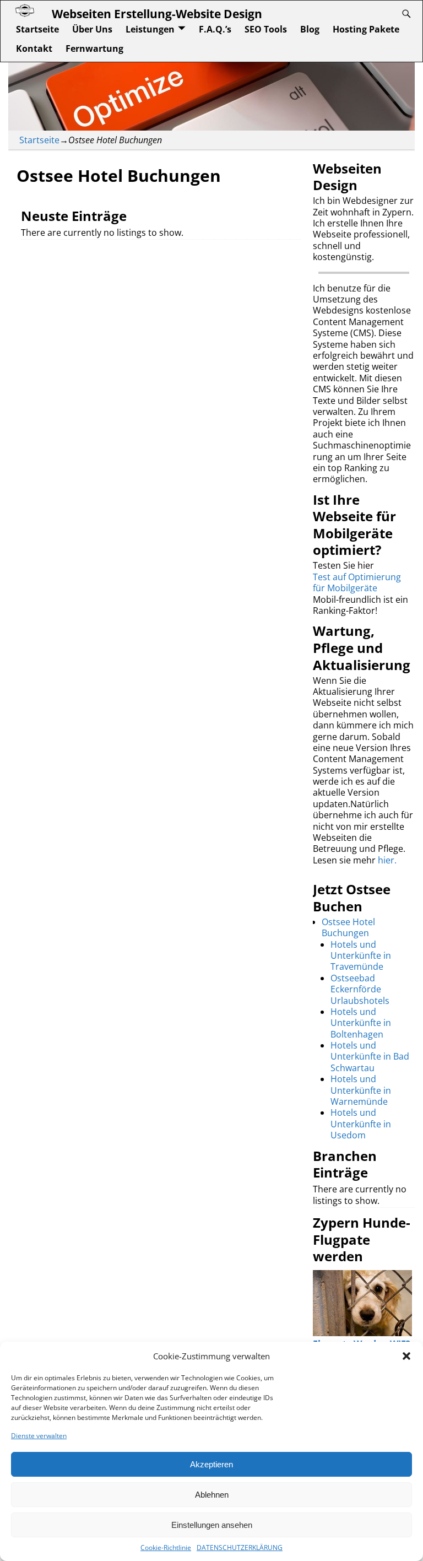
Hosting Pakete (366, 29)
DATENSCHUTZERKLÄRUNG (240, 1547)
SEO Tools (266, 29)
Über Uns (92, 29)
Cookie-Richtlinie (165, 1547)
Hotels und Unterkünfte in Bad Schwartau (369, 1056)
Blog (309, 29)
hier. (387, 860)
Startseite (37, 29)
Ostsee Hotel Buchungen (348, 927)
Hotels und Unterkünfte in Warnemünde (360, 1090)
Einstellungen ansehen (211, 1525)
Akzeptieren (211, 1464)
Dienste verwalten (39, 1435)
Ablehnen (212, 1494)
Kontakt (34, 48)
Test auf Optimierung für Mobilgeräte (357, 582)
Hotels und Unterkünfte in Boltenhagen (360, 1023)
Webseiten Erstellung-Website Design (157, 13)
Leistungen (150, 29)
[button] (406, 1356)
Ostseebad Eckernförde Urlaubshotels (359, 989)
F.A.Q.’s (215, 29)
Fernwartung (94, 48)
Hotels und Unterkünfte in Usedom (360, 1123)
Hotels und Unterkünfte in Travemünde (360, 955)
